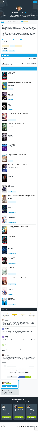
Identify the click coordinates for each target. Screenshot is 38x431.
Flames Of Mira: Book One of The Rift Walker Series (19, 175)
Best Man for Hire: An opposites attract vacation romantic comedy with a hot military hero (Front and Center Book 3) (20, 83)
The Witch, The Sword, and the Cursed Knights (18, 113)
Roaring (9, 205)
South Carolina (6, 390)
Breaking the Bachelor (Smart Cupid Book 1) (17, 154)
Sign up (27, 376)
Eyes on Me (10, 288)
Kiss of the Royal (11, 257)
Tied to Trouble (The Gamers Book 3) (16, 123)
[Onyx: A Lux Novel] (4, 147)
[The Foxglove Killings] (4, 137)
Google (11, 376)
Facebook (20, 376)
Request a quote (9, 386)
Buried (9, 185)
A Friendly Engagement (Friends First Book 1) (17, 164)
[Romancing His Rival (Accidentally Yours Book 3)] (4, 281)
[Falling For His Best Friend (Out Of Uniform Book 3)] (4, 96)
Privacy (30, 426)
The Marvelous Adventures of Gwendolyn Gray (18, 226)
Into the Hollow (11, 267)
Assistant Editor (5, 63)
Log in (35, 1)
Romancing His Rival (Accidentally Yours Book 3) (18, 277)
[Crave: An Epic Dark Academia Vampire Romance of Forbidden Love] (4, 106)
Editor (3, 58)
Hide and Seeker (11, 72)
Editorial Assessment (26, 39)
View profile (6, 417)
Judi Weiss (7, 382)
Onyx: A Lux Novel (11, 144)
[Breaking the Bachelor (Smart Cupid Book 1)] (4, 158)
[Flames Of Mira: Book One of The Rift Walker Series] (4, 178)
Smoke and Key (11, 246)
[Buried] (4, 188)
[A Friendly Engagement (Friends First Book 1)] (4, 168)
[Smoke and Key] (4, 250)
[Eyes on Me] (4, 291)
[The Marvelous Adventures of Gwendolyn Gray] (4, 230)
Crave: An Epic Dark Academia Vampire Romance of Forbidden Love (21, 104)
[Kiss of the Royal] (4, 260)
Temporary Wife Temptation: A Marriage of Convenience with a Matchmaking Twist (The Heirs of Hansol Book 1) (21, 196)
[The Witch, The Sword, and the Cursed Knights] (4, 117)
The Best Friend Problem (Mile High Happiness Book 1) (19, 216)
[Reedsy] (5, 1)
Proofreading (6, 41)
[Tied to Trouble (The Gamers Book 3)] (4, 127)
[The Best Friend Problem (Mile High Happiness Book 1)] (4, 219)
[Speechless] (4, 301)
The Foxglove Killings (12, 134)
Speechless (10, 298)
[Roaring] (4, 209)
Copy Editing (17, 39)
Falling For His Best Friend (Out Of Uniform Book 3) (18, 92)
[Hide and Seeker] (4, 76)
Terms (28, 426)
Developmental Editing (8, 39)
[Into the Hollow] (4, 271)
